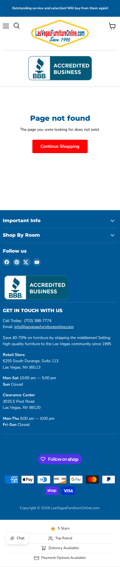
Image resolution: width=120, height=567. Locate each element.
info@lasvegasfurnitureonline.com (44, 326)
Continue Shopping (60, 146)
